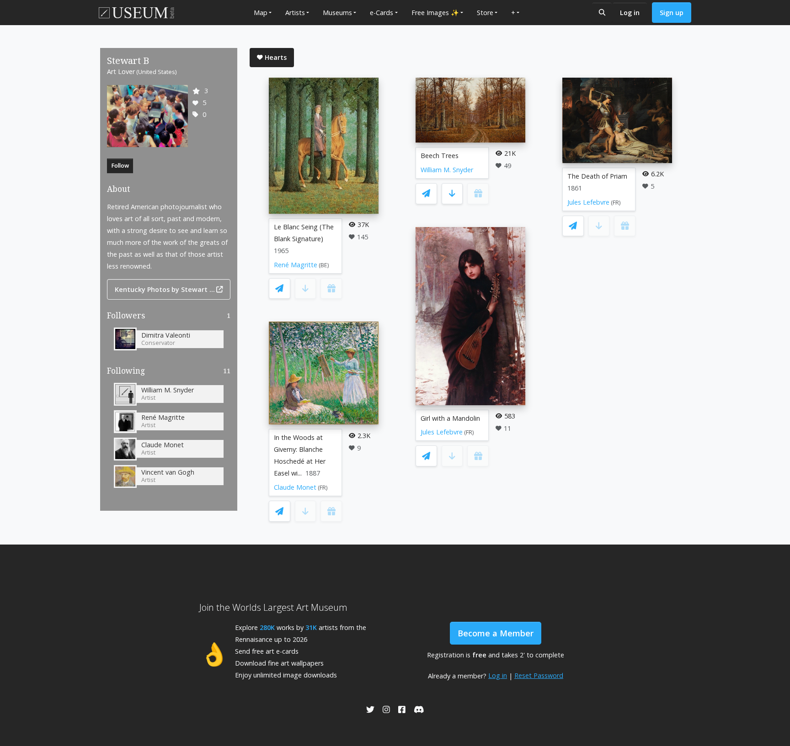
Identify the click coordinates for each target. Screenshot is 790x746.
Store (485, 12)
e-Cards (381, 12)
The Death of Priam (597, 176)
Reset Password (538, 675)
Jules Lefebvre (442, 432)
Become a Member (496, 633)
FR (323, 488)
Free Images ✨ (435, 12)
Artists (295, 12)
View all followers (169, 317)
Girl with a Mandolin (450, 418)
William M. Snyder (447, 169)
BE (323, 265)
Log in (630, 12)
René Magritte (295, 264)
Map (260, 12)
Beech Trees (440, 155)
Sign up (671, 12)
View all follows (169, 372)
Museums (337, 12)
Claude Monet (295, 487)
